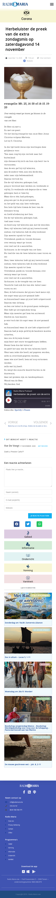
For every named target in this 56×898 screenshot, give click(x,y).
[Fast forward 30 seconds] (24, 401)
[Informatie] (28, 544)
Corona (26, 19)
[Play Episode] (8, 400)
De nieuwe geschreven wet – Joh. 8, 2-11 (23, 764)
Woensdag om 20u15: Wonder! (18, 691)
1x (20, 401)
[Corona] (27, 13)
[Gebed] (28, 533)
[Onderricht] (28, 555)
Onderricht (28, 559)
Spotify (18, 410)
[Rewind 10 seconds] (15, 401)
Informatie (28, 547)
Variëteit (28, 581)
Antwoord (43, 446)
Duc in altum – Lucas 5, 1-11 (17, 657)
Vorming (28, 570)
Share (47, 406)
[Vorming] (28, 567)
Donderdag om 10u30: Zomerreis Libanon (24, 622)
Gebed (28, 536)
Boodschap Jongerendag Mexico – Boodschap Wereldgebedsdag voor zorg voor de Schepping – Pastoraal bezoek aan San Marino (27, 728)
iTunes (26, 410)
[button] (52, 4)
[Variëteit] (28, 578)
